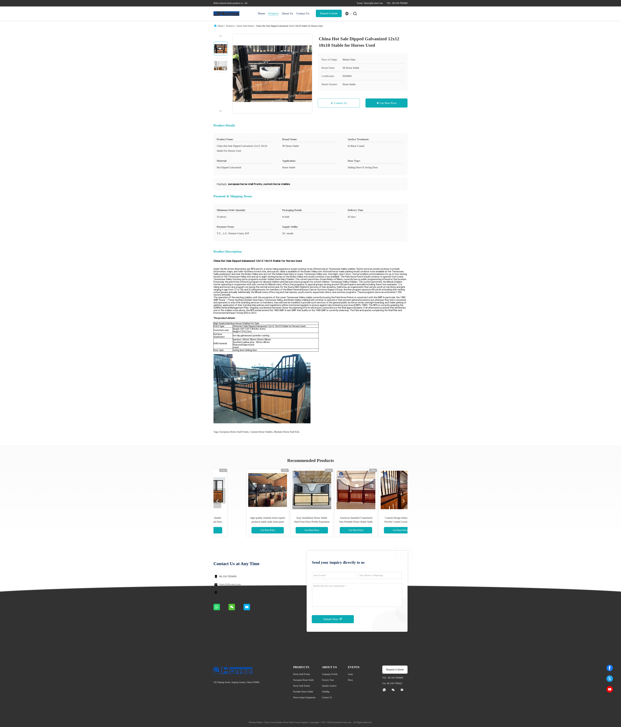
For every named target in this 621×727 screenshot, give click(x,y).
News (350, 680)
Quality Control (329, 686)
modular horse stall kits (286, 431)
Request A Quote (329, 13)
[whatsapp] (221, 609)
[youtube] (609, 689)
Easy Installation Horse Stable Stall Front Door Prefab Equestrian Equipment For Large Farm (288, 521)
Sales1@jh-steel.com (230, 584)
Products (273, 13)
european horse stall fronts (234, 431)
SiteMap (326, 691)
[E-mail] (251, 609)
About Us (287, 13)
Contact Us (302, 13)
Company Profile (330, 674)
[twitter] (609, 678)
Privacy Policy (255, 722)
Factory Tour (328, 680)
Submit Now (331, 619)
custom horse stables (261, 431)
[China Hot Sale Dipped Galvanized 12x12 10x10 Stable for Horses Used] (272, 73)
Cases (350, 674)
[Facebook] (609, 668)
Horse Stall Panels (245, 26)
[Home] (226, 13)
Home (261, 13)
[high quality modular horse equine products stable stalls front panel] (244, 489)
